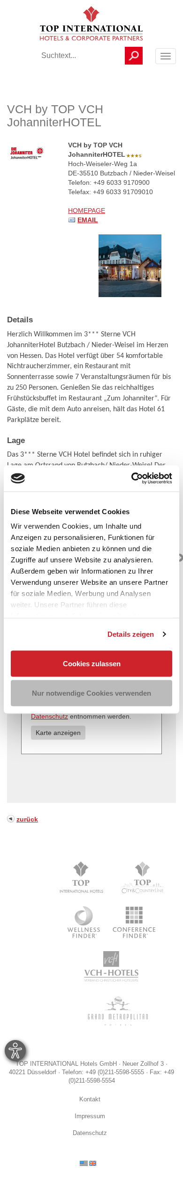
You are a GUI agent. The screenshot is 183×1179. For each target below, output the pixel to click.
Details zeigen (130, 634)
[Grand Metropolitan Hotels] (116, 1011)
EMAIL (87, 220)
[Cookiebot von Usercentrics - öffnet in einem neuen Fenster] (131, 479)
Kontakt (89, 1099)
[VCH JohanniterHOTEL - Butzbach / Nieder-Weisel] (130, 265)
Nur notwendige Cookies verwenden (91, 693)
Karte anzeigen (58, 732)
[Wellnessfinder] (84, 922)
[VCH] (111, 966)
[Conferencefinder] (134, 922)
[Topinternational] (83, 877)
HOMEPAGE (86, 210)
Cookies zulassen (92, 663)
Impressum (90, 1116)
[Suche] (134, 56)
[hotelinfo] (88, 1162)
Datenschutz (49, 716)
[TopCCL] (142, 877)
